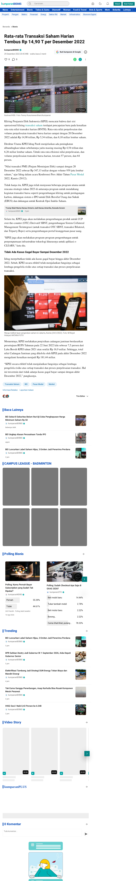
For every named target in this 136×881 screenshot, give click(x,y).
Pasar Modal (77, 174)
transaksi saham (34, 125)
